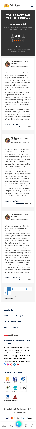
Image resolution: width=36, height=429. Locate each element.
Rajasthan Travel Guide (12, 327)
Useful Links (8, 310)
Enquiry (32, 426)
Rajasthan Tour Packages (13, 316)
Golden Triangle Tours (12, 322)
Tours (26, 426)
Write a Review (9, 298)
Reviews (4, 426)
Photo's (11, 426)
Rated (7, 124)
